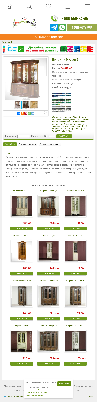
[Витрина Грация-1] (48, 251)
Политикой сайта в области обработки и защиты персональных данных (39, 392)
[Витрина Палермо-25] (21, 296)
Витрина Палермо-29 (48, 281)
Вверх (91, 396)
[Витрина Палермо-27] (75, 341)
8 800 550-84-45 (74, 18)
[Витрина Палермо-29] (48, 296)
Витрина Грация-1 (48, 235)
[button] (45, 60)
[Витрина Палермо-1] (48, 341)
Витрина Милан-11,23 (22, 191)
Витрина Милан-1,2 (48, 191)
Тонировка (10, 136)
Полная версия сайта (16, 396)
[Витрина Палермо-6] (75, 206)
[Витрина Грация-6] (21, 341)
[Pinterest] (25, 113)
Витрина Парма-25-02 (21, 235)
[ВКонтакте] (18, 113)
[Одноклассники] (22, 113)
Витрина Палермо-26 (75, 281)
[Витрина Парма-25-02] (21, 251)
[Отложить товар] (45, 113)
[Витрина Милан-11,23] (21, 206)
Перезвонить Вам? (82, 27)
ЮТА (8, 153)
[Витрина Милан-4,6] (75, 251)
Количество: (37, 136)
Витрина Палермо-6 (75, 191)
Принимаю (64, 384)
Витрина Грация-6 (21, 326)
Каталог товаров (50, 37)
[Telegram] (32, 113)
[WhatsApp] (29, 113)
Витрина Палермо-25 (22, 281)
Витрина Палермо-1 (48, 326)
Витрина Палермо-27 (75, 326)
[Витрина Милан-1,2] (48, 206)
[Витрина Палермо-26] (75, 296)
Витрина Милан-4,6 (75, 235)
